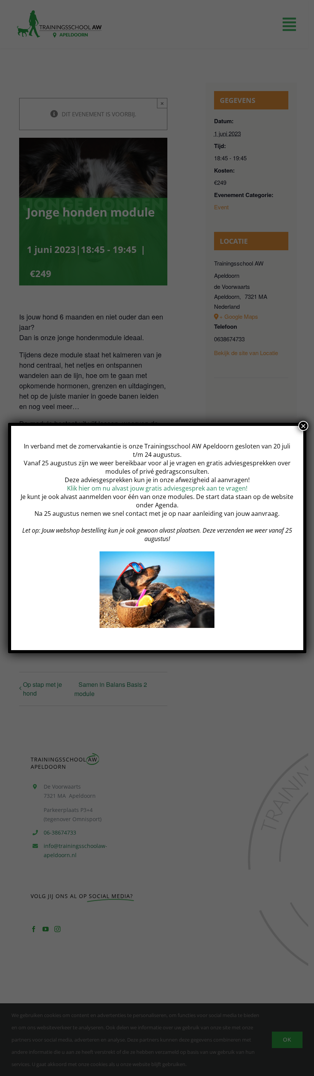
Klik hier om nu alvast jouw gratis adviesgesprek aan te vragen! (157, 488)
